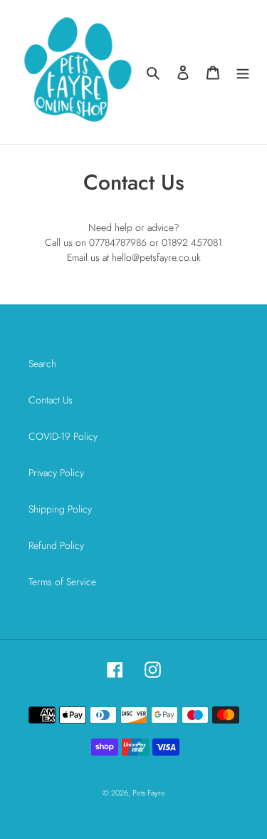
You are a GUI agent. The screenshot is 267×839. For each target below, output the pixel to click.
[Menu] (243, 72)
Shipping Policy (60, 509)
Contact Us (50, 400)
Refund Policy (56, 545)
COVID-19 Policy (63, 436)
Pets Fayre (148, 792)
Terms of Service (62, 582)
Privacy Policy (56, 472)
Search (42, 363)
